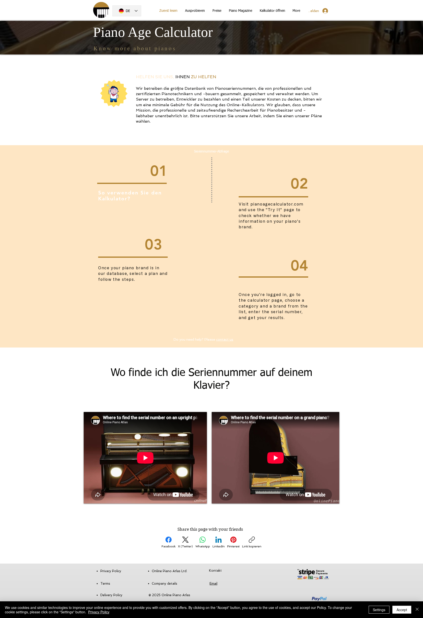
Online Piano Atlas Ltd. (169, 571)
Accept (402, 609)
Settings (379, 609)
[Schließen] (417, 609)
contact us (224, 339)
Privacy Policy (98, 611)
